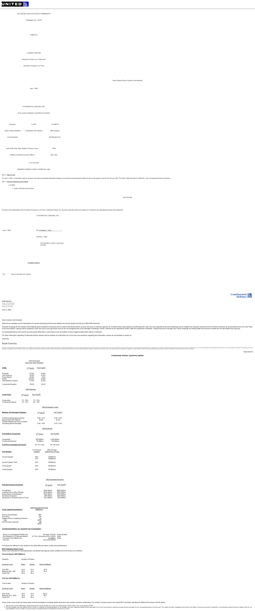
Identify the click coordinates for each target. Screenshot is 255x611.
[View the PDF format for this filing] (248, 4)
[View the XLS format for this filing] (251, 4)
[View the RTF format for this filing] (245, 4)
